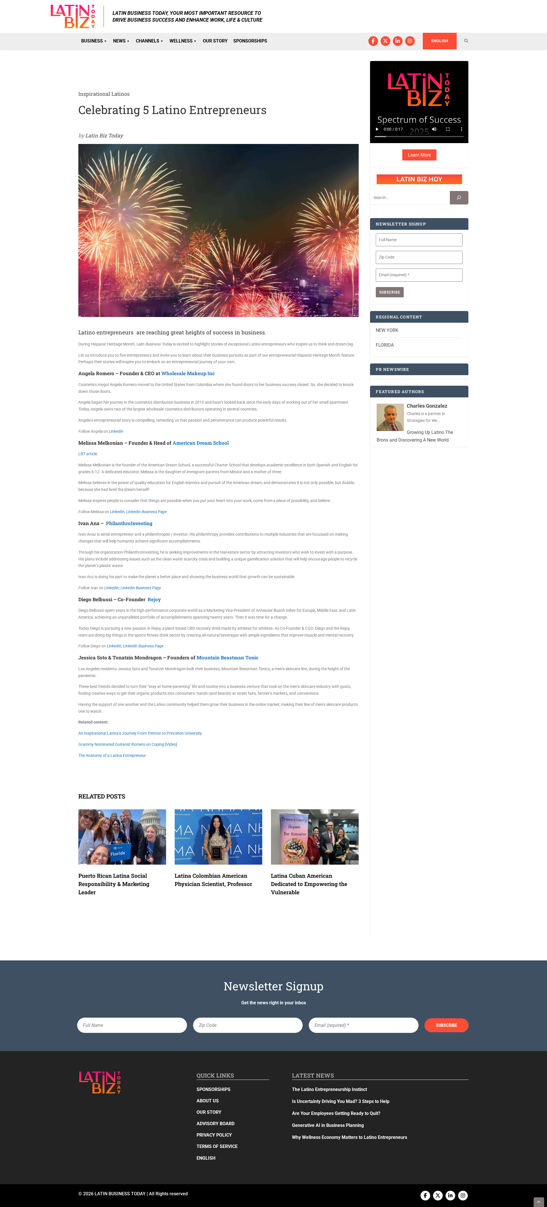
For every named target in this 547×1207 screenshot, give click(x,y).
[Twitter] (385, 41)
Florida (385, 345)
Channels (147, 41)
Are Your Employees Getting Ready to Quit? (336, 1113)
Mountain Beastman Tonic (227, 657)
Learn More (419, 155)
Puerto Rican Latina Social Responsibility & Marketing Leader (113, 884)
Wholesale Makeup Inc (188, 373)
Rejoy (154, 599)
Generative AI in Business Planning (328, 1125)
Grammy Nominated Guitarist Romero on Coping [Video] (127, 744)
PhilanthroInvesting (129, 523)
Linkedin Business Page (146, 511)
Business (92, 41)
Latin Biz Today (104, 135)
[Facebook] (373, 41)
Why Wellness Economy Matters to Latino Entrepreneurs (349, 1137)
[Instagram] (410, 41)
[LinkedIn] (398, 41)
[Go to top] (539, 1202)
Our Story (215, 41)
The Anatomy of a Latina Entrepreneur (112, 755)
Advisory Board (215, 1123)
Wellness (181, 41)
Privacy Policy (214, 1135)
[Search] (459, 197)
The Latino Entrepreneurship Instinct (329, 1089)
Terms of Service (217, 1146)
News (119, 41)
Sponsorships (250, 41)
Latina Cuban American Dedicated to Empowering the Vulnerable (309, 884)
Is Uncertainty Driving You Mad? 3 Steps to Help (340, 1101)
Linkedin (116, 431)
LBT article (87, 454)
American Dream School (201, 443)
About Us (208, 1101)
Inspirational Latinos (104, 93)
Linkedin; (118, 511)
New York (387, 330)
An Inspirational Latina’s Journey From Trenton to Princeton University (140, 733)
